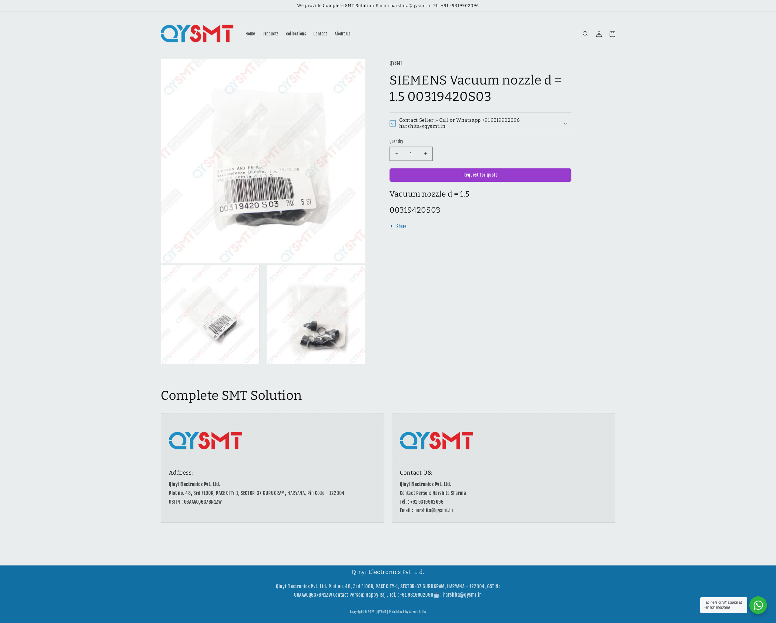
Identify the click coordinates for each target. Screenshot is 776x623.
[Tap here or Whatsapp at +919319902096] (758, 605)
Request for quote (480, 174)
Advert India (417, 612)
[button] (585, 34)
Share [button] (401, 226)
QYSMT (381, 612)
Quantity (396, 141)
